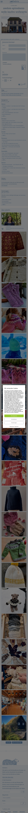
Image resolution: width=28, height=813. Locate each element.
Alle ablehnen (14, 419)
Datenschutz (12, 426)
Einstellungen (14, 422)
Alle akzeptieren (14, 415)
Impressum (16, 426)
